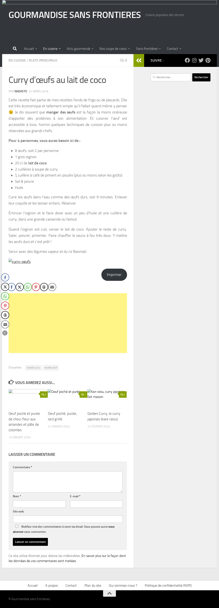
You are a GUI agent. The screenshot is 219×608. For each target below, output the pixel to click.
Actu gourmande (78, 49)
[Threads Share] (44, 287)
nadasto (21, 91)
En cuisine (50, 49)
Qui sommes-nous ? (123, 585)
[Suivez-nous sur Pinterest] (207, 60)
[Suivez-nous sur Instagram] (194, 60)
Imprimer (114, 274)
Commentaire (22, 467)
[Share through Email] (52, 287)
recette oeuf (50, 367)
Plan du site (92, 585)
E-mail (75, 496)
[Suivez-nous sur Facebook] (187, 60)
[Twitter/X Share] (20, 287)
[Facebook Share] (11, 287)
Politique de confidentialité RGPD (168, 585)
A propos (51, 585)
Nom (17, 496)
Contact (172, 49)
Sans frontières (147, 49)
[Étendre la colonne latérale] (138, 60)
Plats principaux (43, 60)
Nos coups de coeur (113, 49)
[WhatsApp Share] (28, 287)
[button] (4, 333)
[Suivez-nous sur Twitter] (201, 60)
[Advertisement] (68, 323)
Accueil (29, 49)
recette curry (33, 367)
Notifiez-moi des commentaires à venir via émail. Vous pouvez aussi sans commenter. (64, 529)
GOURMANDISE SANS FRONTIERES (75, 15)
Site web (18, 511)
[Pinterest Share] (36, 287)
